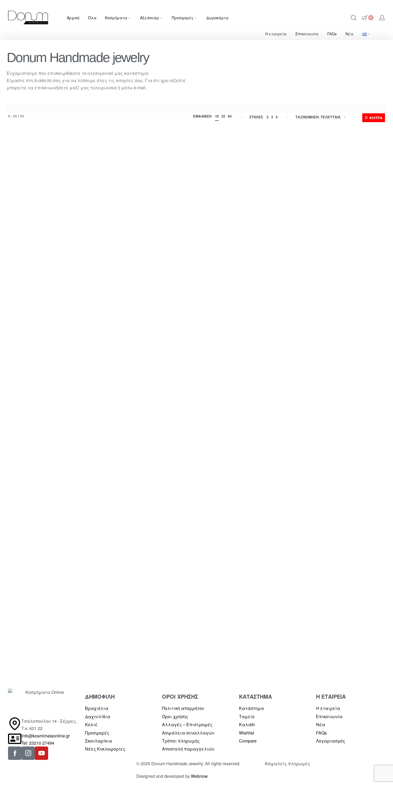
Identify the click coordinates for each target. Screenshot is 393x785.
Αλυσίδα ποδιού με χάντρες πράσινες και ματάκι (237, 462)
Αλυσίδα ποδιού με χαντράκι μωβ (340, 279)
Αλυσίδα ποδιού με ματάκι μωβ (145, 279)
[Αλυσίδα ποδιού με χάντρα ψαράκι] (52, 206)
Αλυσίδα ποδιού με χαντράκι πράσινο (46, 462)
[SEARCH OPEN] (353, 18)
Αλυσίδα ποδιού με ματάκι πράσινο (236, 282)
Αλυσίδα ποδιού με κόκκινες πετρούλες (237, 642)
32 (223, 116)
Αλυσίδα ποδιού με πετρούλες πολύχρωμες (144, 642)
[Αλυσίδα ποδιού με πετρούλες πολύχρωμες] (148, 566)
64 (230, 116)
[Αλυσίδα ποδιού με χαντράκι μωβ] (341, 206)
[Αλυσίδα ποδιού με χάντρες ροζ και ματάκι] (341, 386)
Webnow (199, 776)
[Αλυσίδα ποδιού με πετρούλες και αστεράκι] (148, 386)
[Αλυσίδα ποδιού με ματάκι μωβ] (148, 206)
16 (217, 116)
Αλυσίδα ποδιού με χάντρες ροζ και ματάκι (338, 462)
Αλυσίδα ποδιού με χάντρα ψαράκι (44, 282)
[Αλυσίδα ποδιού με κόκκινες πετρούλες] (245, 566)
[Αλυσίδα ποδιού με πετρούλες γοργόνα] (52, 566)
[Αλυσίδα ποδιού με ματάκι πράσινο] (245, 206)
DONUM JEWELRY (24, 271)
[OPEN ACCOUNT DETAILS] (382, 18)
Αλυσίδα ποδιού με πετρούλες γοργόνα (47, 642)
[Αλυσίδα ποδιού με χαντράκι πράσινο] (52, 386)
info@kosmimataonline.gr (45, 736)
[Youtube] (41, 753)
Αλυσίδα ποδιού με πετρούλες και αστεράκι (148, 462)
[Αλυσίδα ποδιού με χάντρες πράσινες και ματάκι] (245, 386)
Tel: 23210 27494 (37, 743)
